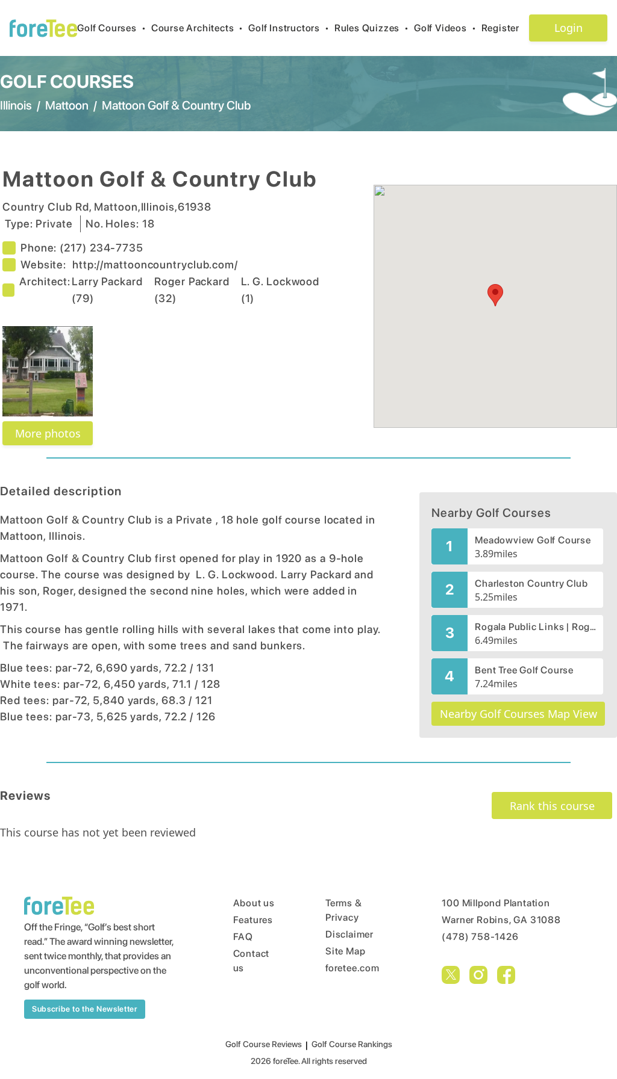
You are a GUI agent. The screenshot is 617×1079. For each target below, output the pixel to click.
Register (500, 28)
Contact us (251, 961)
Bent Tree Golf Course (524, 670)
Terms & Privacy (343, 910)
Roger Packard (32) (192, 290)
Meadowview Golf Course (533, 540)
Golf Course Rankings (352, 1044)
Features (253, 920)
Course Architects (197, 28)
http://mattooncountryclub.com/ (155, 264)
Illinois (16, 105)
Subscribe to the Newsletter (84, 1008)
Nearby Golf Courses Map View (518, 713)
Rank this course (552, 806)
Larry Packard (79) (107, 290)
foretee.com (352, 968)
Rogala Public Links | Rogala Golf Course (535, 626)
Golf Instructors (289, 28)
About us (254, 903)
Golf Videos (445, 28)
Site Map (345, 951)
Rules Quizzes (371, 28)
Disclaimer (349, 934)
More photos (48, 433)
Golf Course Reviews (263, 1044)
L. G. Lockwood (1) (280, 290)
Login (568, 27)
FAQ (243, 936)
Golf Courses (111, 28)
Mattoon (67, 105)
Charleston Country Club (531, 583)
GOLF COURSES (67, 81)
